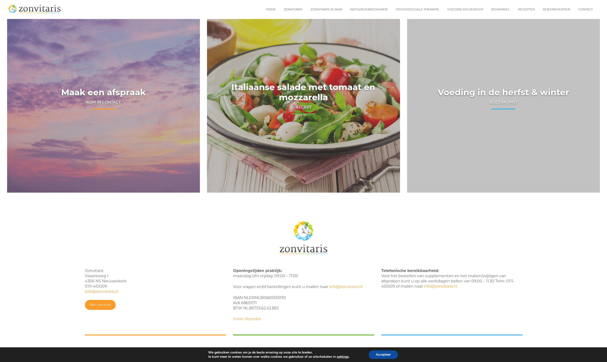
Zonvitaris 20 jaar (326, 9)
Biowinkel (500, 9)
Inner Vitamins (247, 319)
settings (343, 357)
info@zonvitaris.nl (101, 291)
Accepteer (383, 354)
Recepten (526, 9)
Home (271, 9)
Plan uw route (100, 305)
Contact (585, 9)
